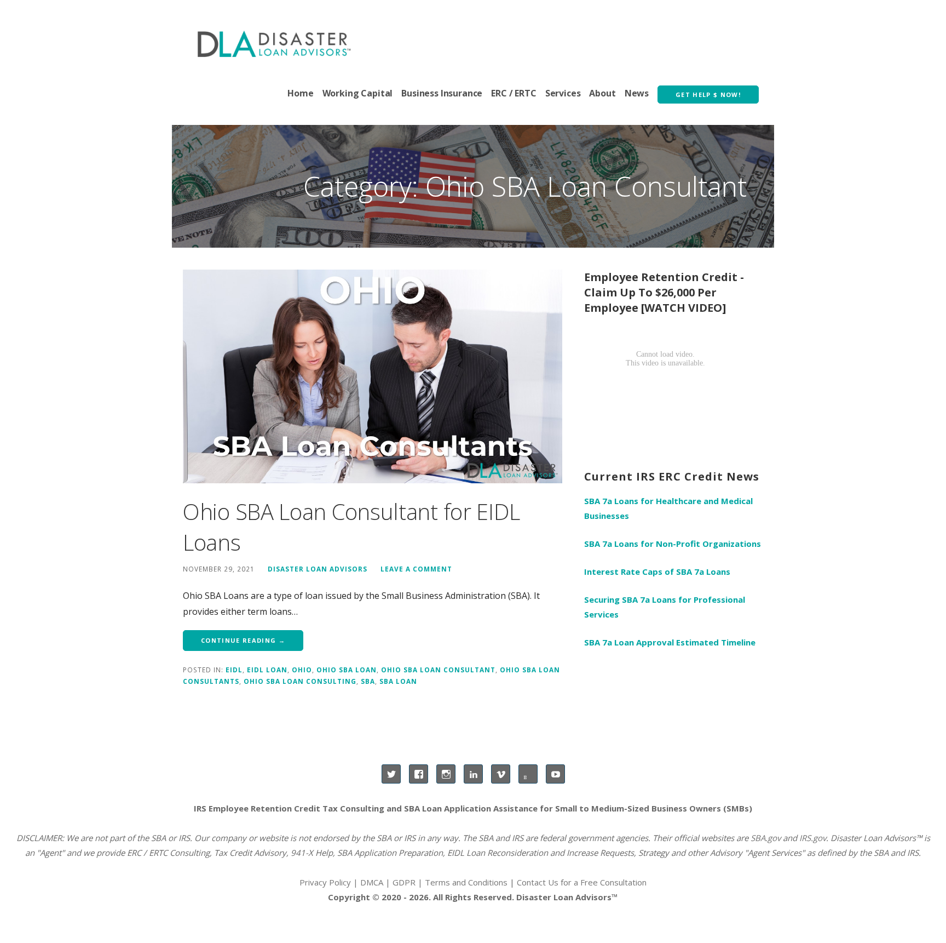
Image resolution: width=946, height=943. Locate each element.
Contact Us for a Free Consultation (582, 882)
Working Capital (357, 93)
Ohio (302, 669)
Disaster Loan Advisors (317, 568)
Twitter (391, 774)
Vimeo (500, 774)
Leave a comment (416, 568)
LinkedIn (473, 774)
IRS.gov (812, 837)
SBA (368, 681)
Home (300, 93)
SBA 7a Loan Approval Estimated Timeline (669, 642)
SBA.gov (766, 837)
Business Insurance (441, 93)
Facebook (418, 774)
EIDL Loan (267, 669)
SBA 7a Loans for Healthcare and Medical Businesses (668, 508)
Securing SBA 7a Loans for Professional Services (664, 607)
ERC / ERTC (513, 93)
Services (563, 93)
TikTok (528, 774)
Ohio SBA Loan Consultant (438, 669)
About (602, 93)
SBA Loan (398, 681)
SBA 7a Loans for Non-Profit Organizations (672, 543)
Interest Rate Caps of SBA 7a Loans (657, 571)
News (637, 93)
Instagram (445, 774)
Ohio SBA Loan (346, 669)
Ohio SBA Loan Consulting (300, 681)
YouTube (555, 774)
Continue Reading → (243, 640)
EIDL (234, 669)
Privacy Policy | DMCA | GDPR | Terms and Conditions (403, 882)
